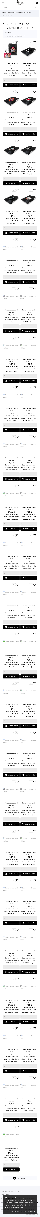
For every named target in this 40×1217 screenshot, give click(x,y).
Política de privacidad (18, 1211)
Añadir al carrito (11, 85)
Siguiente (23, 1178)
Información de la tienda (11, 1191)
